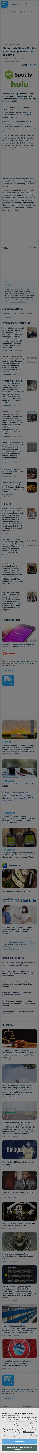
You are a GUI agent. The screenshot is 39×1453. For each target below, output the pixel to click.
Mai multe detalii (28, 1432)
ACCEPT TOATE (19, 1442)
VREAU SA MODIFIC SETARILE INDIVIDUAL (19, 1448)
